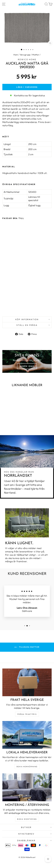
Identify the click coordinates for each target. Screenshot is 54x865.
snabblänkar (26, 840)
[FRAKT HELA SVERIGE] (27, 682)
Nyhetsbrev (26, 834)
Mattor (35, 54)
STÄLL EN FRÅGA (26, 325)
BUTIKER (26, 827)
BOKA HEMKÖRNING (27, 767)
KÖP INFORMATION (27, 319)
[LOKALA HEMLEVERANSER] (27, 735)
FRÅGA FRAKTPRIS (27, 714)
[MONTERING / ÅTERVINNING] (27, 787)
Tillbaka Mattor (28, 647)
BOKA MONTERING (27, 819)
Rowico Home (27, 59)
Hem (15, 54)
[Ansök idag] (27, 361)
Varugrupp (25, 54)
